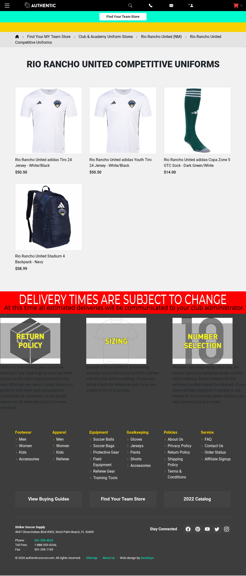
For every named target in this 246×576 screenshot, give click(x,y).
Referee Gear (104, 471)
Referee (62, 459)
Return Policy (179, 452)
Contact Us (214, 446)
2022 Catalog (197, 499)
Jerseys (136, 446)
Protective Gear (106, 452)
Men (22, 439)
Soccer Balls (103, 439)
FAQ (208, 439)
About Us (175, 439)
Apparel (59, 432)
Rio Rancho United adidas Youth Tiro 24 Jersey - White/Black (120, 162)
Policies (170, 432)
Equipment (98, 432)
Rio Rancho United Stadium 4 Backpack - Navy (40, 259)
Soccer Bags (103, 446)
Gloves (136, 439)
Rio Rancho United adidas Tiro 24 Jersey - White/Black (43, 162)
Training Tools (105, 478)
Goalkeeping (137, 432)
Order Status (215, 452)
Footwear (23, 432)
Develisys (147, 558)
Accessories (29, 459)
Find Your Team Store (123, 17)
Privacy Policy (179, 446)
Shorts (135, 459)
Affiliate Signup (218, 459)
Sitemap (91, 558)
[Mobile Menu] (7, 5)
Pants (135, 452)
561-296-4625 (43, 540)
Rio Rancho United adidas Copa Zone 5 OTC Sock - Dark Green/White (197, 162)
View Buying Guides (48, 499)
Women (25, 446)
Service (207, 432)
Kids (22, 452)
